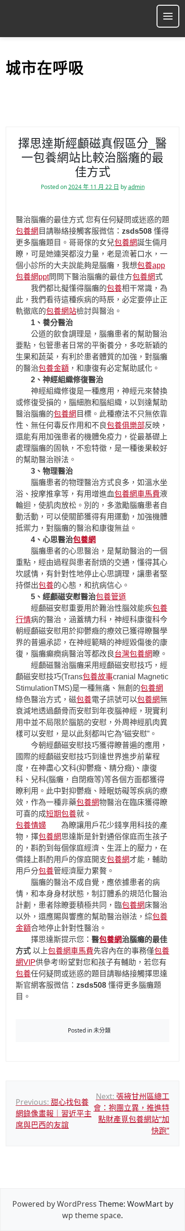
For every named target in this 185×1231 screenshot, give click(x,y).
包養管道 (111, 597)
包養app (151, 265)
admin (136, 187)
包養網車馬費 (137, 494)
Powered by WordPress (54, 1204)
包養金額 (53, 368)
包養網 (27, 231)
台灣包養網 (133, 654)
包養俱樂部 (126, 425)
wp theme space (91, 1215)
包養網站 (61, 311)
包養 (114, 288)
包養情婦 (31, 825)
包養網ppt (32, 277)
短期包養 (61, 814)
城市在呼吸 (45, 68)
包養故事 (98, 677)
